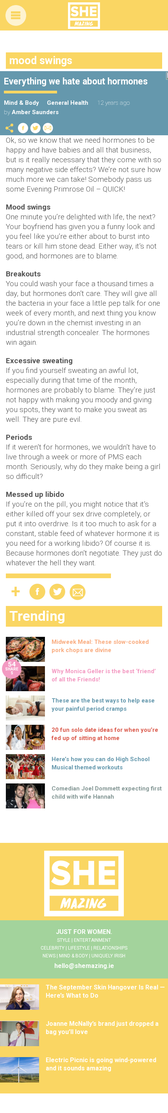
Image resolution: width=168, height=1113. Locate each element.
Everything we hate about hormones (76, 81)
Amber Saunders (35, 112)
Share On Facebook (23, 128)
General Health (67, 102)
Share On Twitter (35, 128)
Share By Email (48, 128)
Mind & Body (21, 102)
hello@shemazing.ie (84, 966)
